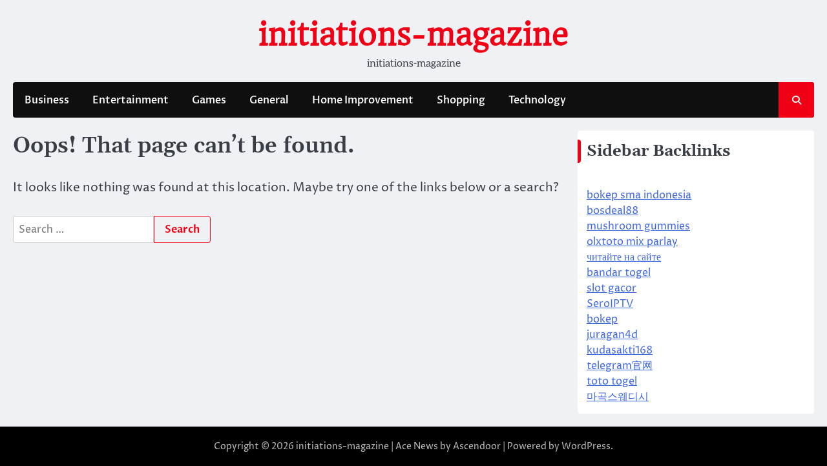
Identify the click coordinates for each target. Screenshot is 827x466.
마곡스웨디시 (618, 397)
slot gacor (611, 288)
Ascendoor (477, 446)
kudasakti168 (620, 350)
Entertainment (130, 100)
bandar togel (619, 273)
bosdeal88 (612, 211)
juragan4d (612, 335)
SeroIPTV (610, 304)
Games (209, 100)
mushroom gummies (638, 226)
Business (47, 100)
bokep (602, 319)
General (269, 100)
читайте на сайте (624, 257)
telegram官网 (620, 366)
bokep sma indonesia (639, 195)
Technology (537, 100)
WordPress (586, 446)
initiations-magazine (413, 34)
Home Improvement (363, 100)
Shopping (461, 100)
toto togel (612, 381)
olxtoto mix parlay (632, 242)
